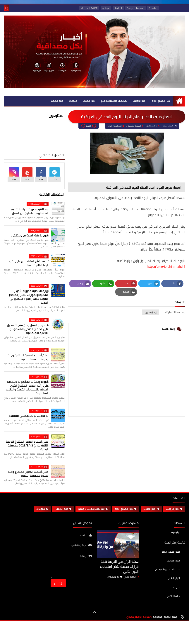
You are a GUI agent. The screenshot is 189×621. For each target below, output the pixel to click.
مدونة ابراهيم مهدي (138, 617)
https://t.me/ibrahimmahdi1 (166, 266)
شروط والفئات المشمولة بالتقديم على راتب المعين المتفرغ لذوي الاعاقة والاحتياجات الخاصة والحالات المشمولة (27, 387)
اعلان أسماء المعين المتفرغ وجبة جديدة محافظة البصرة (28, 357)
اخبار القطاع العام (161, 100)
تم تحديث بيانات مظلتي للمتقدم (28, 415)
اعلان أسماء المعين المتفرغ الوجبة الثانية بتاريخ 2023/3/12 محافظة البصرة (27, 445)
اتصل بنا (118, 8)
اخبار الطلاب (89, 100)
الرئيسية (153, 8)
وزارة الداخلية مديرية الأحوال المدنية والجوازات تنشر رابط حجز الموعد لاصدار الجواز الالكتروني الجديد (29, 296)
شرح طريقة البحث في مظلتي (30, 235)
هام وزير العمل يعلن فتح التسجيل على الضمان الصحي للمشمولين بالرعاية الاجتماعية (28, 329)
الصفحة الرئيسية (134, 126)
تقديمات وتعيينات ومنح (114, 100)
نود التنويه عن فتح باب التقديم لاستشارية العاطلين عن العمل (30, 211)
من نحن (105, 8)
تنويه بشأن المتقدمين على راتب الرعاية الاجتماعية (29, 263)
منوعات (73, 100)
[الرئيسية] (179, 101)
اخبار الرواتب (139, 100)
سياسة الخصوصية (135, 8)
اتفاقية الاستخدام (89, 8)
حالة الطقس (56, 100)
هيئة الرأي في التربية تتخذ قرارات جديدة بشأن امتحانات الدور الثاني (119, 567)
